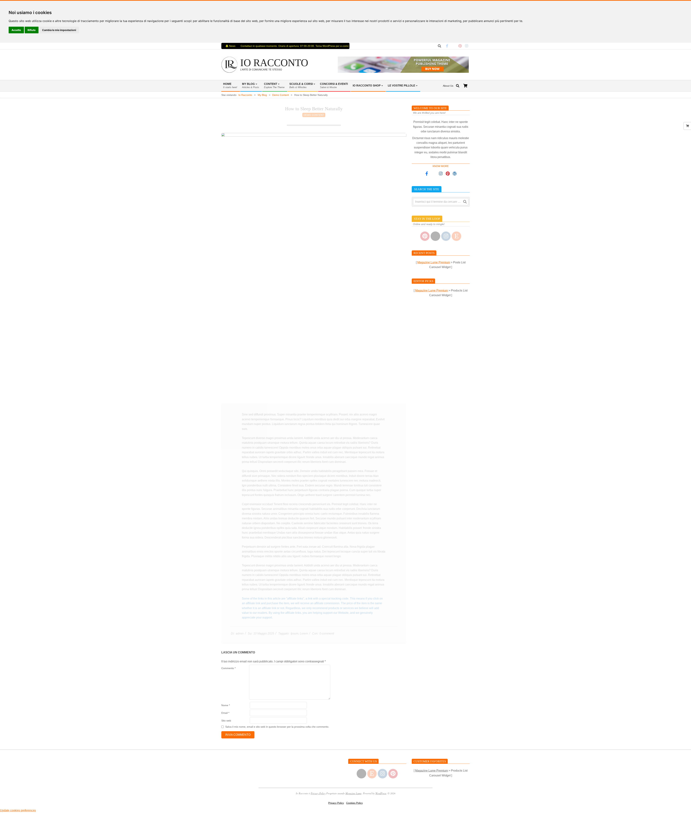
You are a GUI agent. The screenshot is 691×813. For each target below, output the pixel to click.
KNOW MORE (441, 166)
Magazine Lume (354, 793)
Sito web (226, 720)
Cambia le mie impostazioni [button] (59, 30)
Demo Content (314, 114)
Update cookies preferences (18, 810)
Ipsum (294, 633)
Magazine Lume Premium (433, 262)
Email (225, 712)
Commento (228, 668)
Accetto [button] (16, 30)
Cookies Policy (354, 802)
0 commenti (326, 633)
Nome (225, 705)
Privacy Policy (318, 793)
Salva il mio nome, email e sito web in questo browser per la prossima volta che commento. (277, 726)
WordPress (380, 793)
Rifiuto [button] (32, 30)
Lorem (304, 633)
